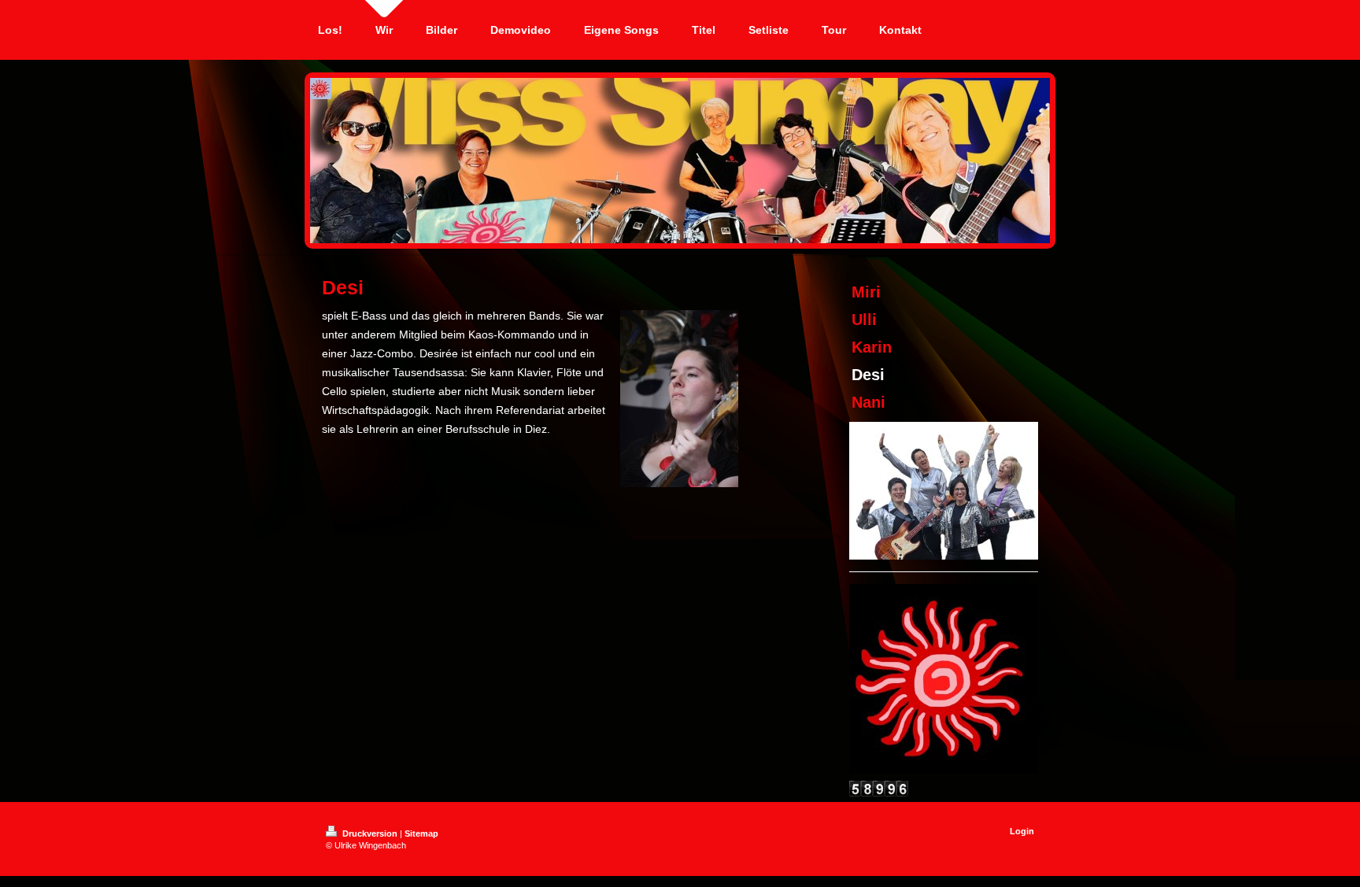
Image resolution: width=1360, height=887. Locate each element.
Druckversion (370, 833)
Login (1022, 831)
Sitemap (421, 833)
